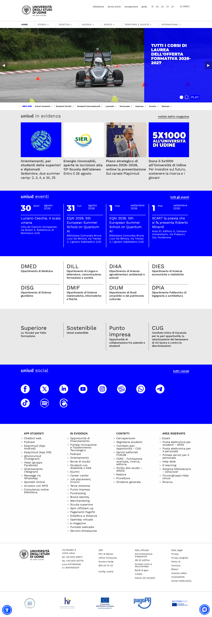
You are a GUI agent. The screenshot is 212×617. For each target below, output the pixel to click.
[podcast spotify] (44, 406)
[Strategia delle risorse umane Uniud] (67, 603)
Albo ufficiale (142, 550)
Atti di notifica (142, 560)
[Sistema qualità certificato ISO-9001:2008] (30, 603)
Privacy (175, 554)
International (170, 24)
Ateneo (42, 24)
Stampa (165, 106)
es (162, 6)
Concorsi (175, 565)
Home (24, 24)
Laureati (110, 106)
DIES (158, 266)
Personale (125, 106)
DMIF (73, 287)
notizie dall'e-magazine (173, 116)
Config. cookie (106, 571)
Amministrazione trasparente (143, 555)
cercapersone (131, 6)
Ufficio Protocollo (108, 558)
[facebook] (25, 391)
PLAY (195, 97)
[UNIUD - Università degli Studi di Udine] (37, 10)
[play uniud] (121, 391)
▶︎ (208, 65)
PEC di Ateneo (106, 554)
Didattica (64, 24)
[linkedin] (63, 391)
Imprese (139, 106)
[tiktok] (25, 406)
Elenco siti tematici (145, 578)
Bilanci (174, 569)
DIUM (116, 287)
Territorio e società (136, 24)
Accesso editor (179, 573)
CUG (158, 328)
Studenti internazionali (88, 106)
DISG (27, 287)
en (157, 6)
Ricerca (86, 24)
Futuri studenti (42, 106)
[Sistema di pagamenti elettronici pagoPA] (142, 603)
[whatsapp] (140, 391)
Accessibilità (177, 577)
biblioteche (98, 6)
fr (167, 6)
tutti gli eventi (179, 197)
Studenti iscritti (63, 106)
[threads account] (63, 406)
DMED (29, 266)
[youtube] (83, 391)
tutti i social (181, 371)
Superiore (34, 328)
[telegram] (160, 391)
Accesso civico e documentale (143, 565)
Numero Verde (106, 561)
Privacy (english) (179, 558)
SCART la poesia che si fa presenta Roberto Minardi (170, 222)
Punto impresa (120, 331)
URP (101, 550)
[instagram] (102, 391)
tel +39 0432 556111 (72, 557)
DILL (73, 266)
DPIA (158, 287)
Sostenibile (81, 328)
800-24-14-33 (106, 565)
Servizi (108, 24)
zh (172, 6)
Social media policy (181, 580)
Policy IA (175, 561)
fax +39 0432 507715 (73, 560)
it (152, 6)
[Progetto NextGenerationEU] (105, 603)
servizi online (114, 6)
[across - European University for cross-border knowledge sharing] (180, 603)
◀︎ (3, 65)
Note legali (177, 550)
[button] (181, 97)
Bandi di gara (141, 570)
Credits (138, 574)
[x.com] (44, 391)
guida (144, 6)
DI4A (115, 266)
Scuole (152, 106)
